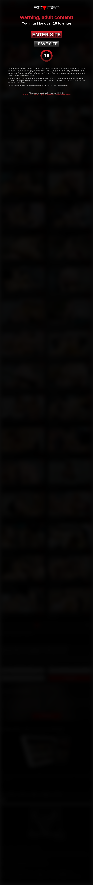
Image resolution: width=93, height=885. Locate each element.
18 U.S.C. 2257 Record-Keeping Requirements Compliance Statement (46, 95)
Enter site (46, 34)
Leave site (46, 44)
